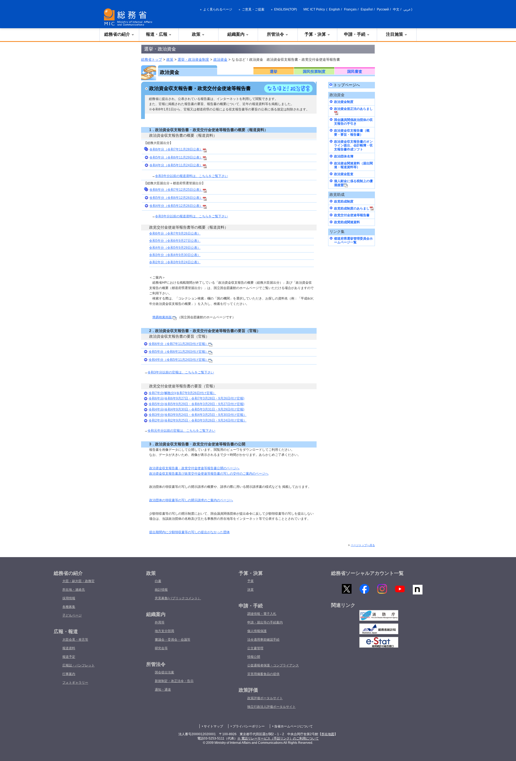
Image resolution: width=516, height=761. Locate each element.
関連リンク (343, 605)
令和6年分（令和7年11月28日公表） (176, 149)
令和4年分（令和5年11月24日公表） (176, 165)
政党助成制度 (343, 201)
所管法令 (275, 34)
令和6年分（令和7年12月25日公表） (176, 190)
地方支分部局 (164, 631)
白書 (158, 581)
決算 (250, 590)
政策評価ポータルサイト (265, 698)
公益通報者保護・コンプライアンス (273, 665)
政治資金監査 (343, 174)
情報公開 (253, 657)
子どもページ (72, 615)
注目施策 (394, 34)
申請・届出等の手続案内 (265, 622)
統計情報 (161, 590)
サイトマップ (213, 726)
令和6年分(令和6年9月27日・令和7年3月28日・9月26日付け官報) (196, 398)
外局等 (159, 622)
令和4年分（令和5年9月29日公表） (174, 248)
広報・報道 (66, 631)
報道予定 (68, 657)
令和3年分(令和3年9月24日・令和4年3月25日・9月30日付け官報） (197, 415)
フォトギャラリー (75, 682)
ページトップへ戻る (363, 545)
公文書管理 (255, 648)
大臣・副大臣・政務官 (78, 581)
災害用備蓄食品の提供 (263, 674)
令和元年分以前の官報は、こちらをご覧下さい (181, 430)
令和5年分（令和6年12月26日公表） (176, 198)
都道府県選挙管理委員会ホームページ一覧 (353, 240)
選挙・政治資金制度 (193, 59)
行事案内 (68, 674)
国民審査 (354, 71)
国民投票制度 (314, 71)
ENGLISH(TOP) (285, 9)
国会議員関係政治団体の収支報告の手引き (353, 122)
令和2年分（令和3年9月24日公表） (174, 262)
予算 (250, 581)
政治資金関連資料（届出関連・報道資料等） (353, 165)
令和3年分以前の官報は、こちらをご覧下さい (181, 372)
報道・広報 (156, 34)
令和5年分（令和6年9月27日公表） (174, 241)
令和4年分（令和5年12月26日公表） (176, 206)
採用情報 (68, 598)
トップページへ (347, 85)
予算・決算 (315, 34)
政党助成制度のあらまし (352, 208)
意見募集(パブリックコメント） (178, 598)
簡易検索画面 (162, 317)
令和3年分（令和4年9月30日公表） (174, 255)
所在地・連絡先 (73, 590)
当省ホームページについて (293, 726)
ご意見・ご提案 (253, 9)
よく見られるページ (217, 9)
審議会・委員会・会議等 (172, 639)
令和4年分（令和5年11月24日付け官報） (178, 360)
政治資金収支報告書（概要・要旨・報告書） (352, 132)
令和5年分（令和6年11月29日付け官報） (178, 352)
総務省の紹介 (117, 34)
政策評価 (248, 690)
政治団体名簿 (343, 156)
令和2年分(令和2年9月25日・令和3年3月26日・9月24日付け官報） (197, 420)
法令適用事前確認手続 (263, 639)
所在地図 (327, 734)
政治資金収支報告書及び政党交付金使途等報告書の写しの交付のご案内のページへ (208, 473)
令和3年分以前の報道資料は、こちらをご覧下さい (191, 176)
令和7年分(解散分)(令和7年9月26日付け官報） (182, 393)
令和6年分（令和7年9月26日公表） (174, 233)
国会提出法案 (164, 672)
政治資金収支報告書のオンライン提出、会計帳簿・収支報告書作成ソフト (353, 145)
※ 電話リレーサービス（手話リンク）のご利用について (278, 738)
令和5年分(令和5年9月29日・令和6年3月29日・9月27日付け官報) (196, 404)
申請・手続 (355, 34)
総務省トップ (151, 59)
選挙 (273, 71)
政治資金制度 (343, 102)
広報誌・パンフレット (78, 665)
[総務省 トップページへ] (129, 17)
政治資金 (220, 59)
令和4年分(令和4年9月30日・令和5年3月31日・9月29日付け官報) (196, 409)
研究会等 (161, 648)
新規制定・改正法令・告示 (174, 681)
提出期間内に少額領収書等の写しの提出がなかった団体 (189, 532)
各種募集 (68, 607)
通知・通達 (163, 689)
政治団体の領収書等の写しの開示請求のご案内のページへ (191, 500)
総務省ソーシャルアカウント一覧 (367, 573)
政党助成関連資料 (347, 222)
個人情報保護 (257, 631)
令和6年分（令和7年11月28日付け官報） (178, 344)
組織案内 (236, 34)
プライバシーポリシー (248, 726)
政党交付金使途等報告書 (352, 215)
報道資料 (68, 648)
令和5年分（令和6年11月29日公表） (176, 157)
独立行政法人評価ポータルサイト (271, 707)
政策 (196, 34)
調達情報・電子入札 (261, 614)
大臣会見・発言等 (75, 639)
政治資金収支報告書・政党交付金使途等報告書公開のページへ (194, 468)
